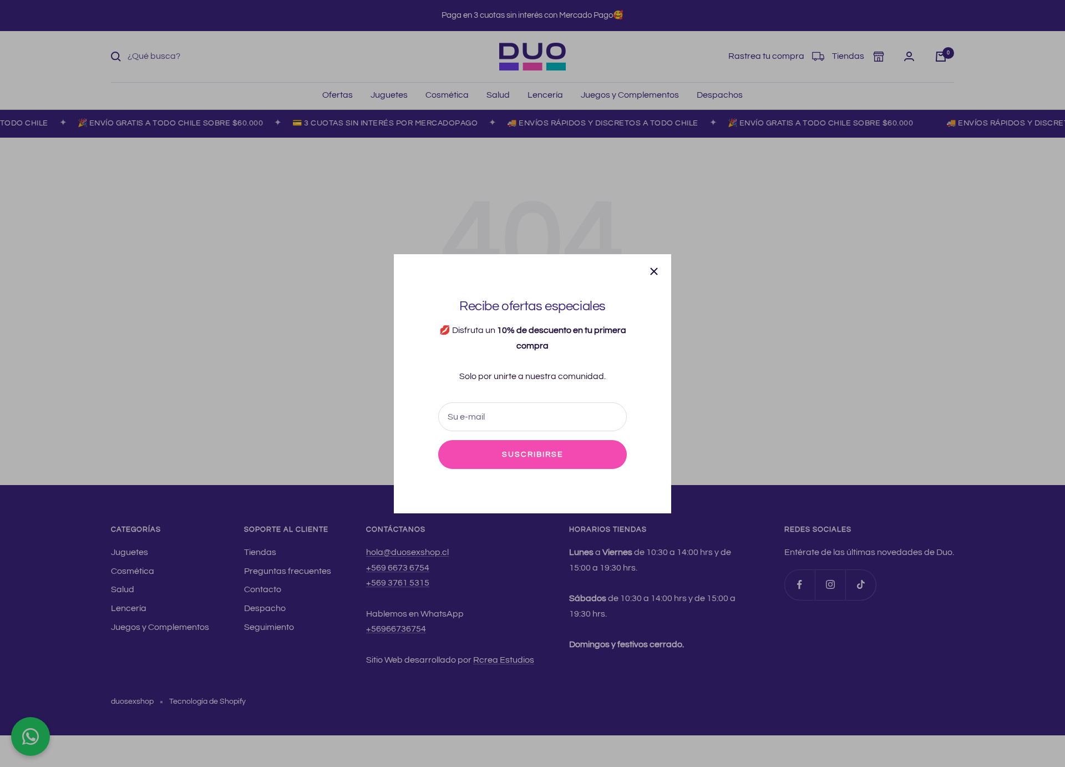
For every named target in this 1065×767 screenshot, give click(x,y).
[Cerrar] (654, 271)
